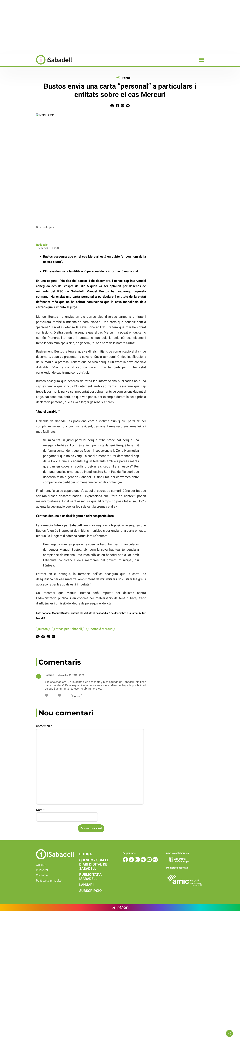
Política (126, 77)
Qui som (41, 864)
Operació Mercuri (100, 629)
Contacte (42, 875)
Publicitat (42, 870)
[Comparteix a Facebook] (117, 106)
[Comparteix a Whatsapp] (122, 106)
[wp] (155, 861)
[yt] (150, 861)
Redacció (42, 244)
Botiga (85, 854)
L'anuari (86, 885)
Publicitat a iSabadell (90, 876)
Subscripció (90, 891)
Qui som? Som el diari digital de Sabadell (94, 864)
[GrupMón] (120, 907)
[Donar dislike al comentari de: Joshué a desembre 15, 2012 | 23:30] (59, 696)
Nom (40, 810)
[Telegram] (144, 861)
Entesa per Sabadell (68, 629)
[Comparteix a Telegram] (128, 106)
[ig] (138, 861)
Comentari (44, 726)
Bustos (43, 629)
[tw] (132, 861)
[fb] (126, 861)
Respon (76, 696)
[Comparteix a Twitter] (112, 106)
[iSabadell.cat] (36, 64)
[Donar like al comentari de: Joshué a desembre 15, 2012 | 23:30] (46, 696)
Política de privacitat (49, 880)
